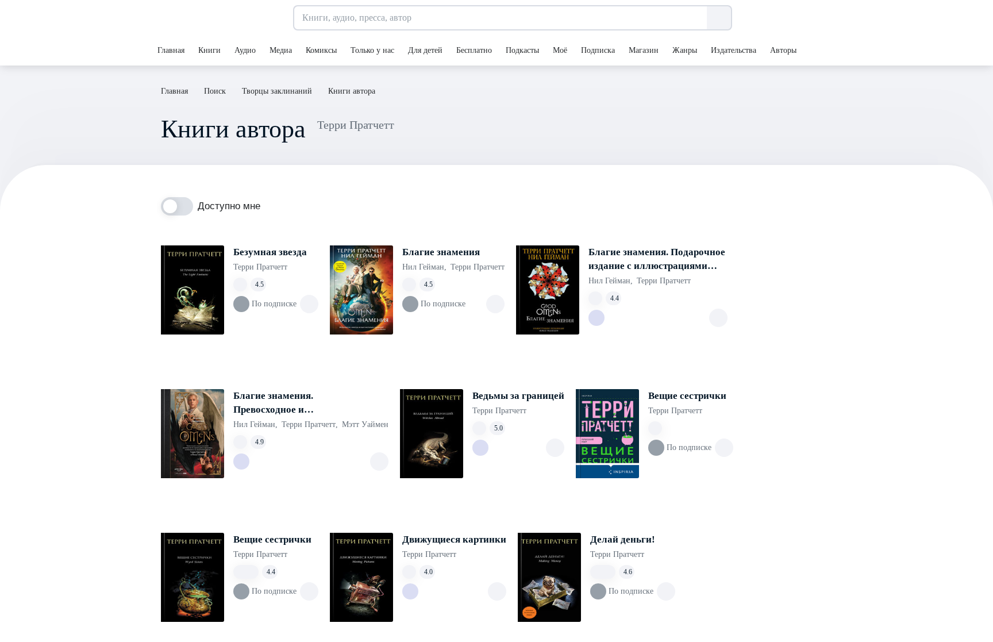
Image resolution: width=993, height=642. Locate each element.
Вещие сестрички (687, 395)
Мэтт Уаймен (365, 424)
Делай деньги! (622, 539)
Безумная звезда (270, 252)
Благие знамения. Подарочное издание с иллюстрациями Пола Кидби (656, 260)
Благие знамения (441, 252)
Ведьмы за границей (518, 395)
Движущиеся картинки (454, 539)
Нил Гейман (424, 267)
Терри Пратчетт (260, 267)
